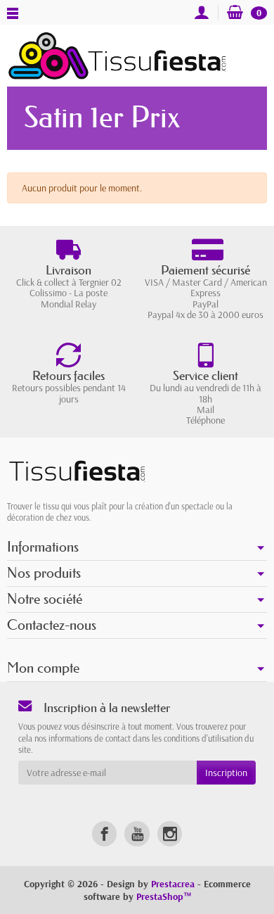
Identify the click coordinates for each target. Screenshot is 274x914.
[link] (104, 833)
